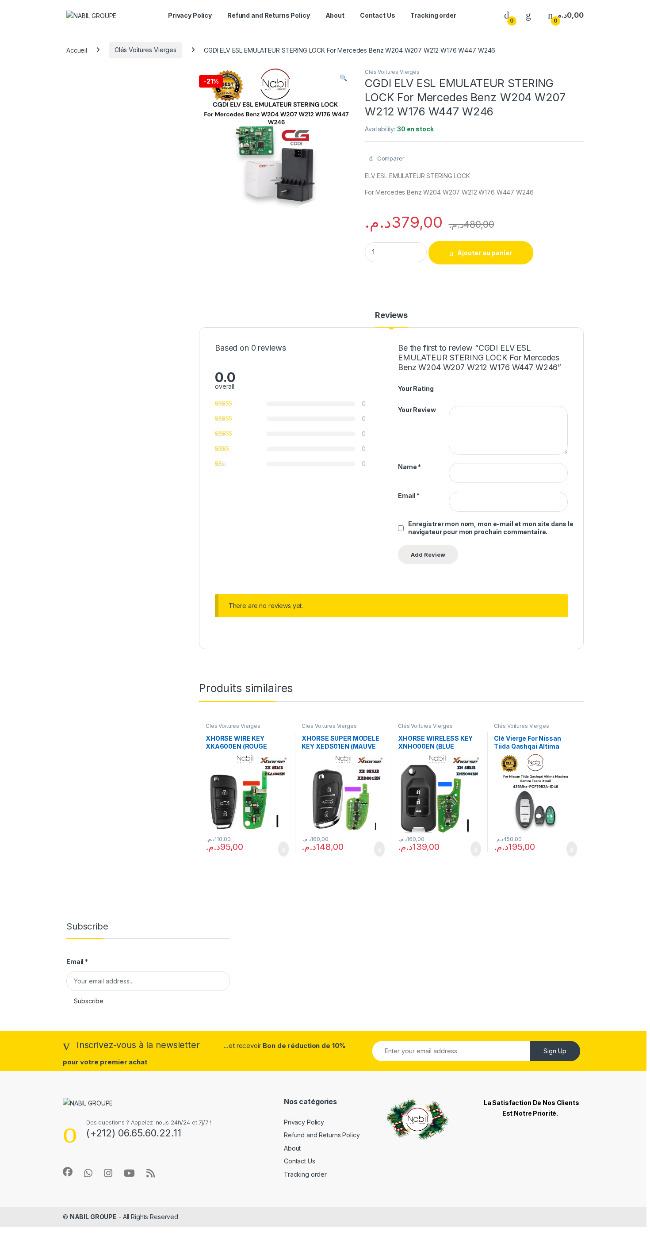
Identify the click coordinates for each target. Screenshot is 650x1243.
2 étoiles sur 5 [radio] (460, 388)
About (334, 15)
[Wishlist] (528, 15)
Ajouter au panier (484, 252)
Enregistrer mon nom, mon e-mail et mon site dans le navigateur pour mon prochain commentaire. (491, 527)
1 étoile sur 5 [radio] (452, 388)
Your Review (417, 409)
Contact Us (377, 15)
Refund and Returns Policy (268, 15)
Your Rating (415, 388)
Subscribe (88, 1001)
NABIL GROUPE (93, 1216)
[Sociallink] (68, 1172)
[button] (343, 78)
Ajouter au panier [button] (278, 849)
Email (409, 495)
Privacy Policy (190, 15)
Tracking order (433, 15)
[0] (506, 15)
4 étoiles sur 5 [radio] (477, 388)
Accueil (76, 50)
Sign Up (554, 1051)
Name (409, 466)
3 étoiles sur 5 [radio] (469, 388)
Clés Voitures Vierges (145, 50)
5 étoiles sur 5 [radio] (485, 388)
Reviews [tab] (391, 315)
